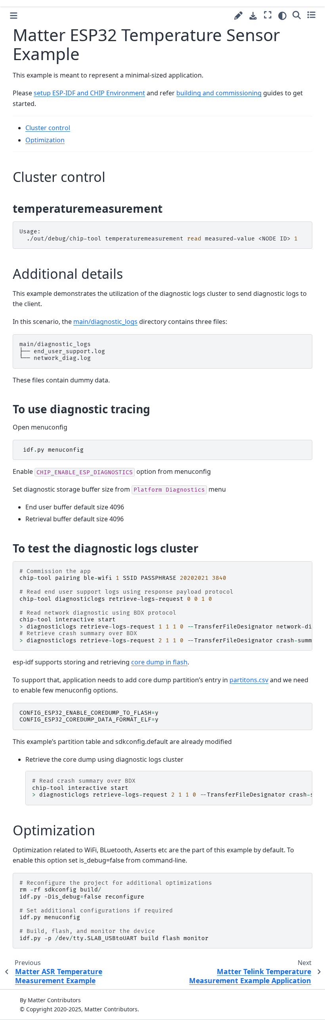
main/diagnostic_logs (105, 321)
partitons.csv (248, 680)
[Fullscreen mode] (267, 14)
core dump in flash (159, 662)
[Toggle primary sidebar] (13, 15)
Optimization (45, 140)
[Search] (296, 14)
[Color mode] (282, 16)
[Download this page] (253, 16)
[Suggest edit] (238, 15)
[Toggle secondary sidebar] (311, 14)
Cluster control (47, 127)
